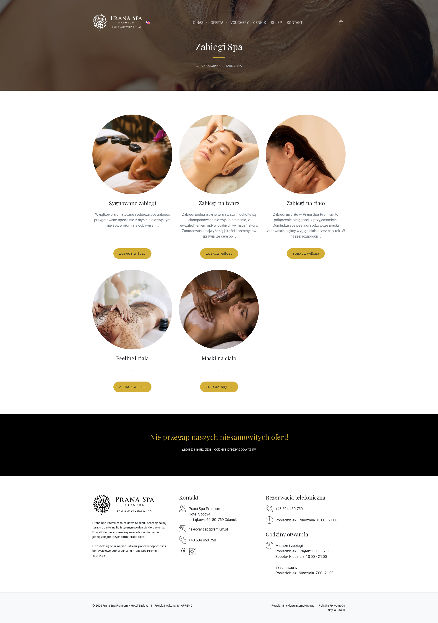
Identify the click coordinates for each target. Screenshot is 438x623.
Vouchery (239, 23)
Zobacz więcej (132, 253)
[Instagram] (193, 551)
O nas (198, 23)
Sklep (276, 23)
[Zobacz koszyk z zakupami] (341, 22)
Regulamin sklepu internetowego (293, 605)
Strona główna (208, 65)
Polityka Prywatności (332, 605)
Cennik (259, 23)
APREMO (187, 605)
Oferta (217, 23)
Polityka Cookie (336, 610)
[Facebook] (184, 551)
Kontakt (294, 23)
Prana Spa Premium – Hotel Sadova (126, 605)
